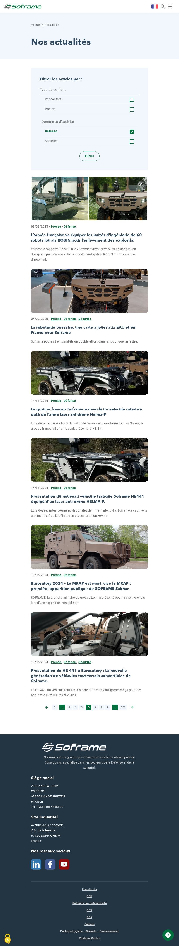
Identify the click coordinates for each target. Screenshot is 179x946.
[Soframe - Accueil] (22, 6)
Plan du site (89, 889)
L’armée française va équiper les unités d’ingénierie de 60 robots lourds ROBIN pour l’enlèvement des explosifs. (86, 237)
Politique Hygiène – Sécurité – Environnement (89, 931)
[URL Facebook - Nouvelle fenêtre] (50, 864)
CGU (89, 896)
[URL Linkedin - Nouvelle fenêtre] (36, 864)
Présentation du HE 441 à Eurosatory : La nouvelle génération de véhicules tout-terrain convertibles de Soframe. (81, 676)
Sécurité (84, 319)
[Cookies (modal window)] (7, 939)
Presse (56, 226)
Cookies (89, 924)
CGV (89, 910)
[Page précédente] (47, 707)
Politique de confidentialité (89, 903)
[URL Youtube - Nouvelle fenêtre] (66, 864)
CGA (89, 917)
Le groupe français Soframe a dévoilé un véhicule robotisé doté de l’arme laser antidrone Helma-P (86, 412)
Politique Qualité (89, 938)
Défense (70, 226)
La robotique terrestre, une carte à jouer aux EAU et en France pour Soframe (83, 330)
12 (123, 707)
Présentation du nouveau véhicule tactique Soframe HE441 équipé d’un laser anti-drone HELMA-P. (87, 499)
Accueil (36, 25)
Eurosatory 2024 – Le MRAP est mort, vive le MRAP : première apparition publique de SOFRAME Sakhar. (81, 586)
